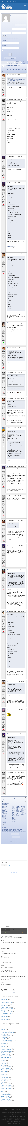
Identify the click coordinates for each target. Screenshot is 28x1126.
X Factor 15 (3, 1074)
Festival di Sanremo (10, 62)
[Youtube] (13, 1)
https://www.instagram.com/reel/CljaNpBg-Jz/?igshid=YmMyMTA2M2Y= (16, 80)
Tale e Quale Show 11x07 (6, 1002)
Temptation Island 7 (5, 1056)
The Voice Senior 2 (5, 1077)
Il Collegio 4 (3, 1029)
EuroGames (3, 1043)
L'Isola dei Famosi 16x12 (6, 1001)
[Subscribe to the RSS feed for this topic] (25, 65)
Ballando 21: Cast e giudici (7, 967)
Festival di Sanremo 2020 (6, 1088)
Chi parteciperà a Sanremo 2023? (25, 62)
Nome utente (4, 852)
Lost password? (12, 58)
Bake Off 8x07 (4, 1018)
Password (4, 45)
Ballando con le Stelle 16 (6, 1059)
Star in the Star (4, 1093)
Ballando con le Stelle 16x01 (7, 1008)
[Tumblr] (10, 1)
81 (16, 69)
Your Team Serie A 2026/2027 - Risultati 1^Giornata (12, 971)
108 (22, 69)
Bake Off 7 (3, 1062)
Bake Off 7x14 (4, 1010)
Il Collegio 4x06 (4, 999)
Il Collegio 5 (3, 1034)
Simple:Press (13, 841)
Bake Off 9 (3, 1080)
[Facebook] (5, 1)
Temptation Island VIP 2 (6, 1069)
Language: (8, 836)
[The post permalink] (19, 74)
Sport (2, 956)
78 (12, 797)
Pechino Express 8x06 (6, 1015)
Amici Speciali (4, 1071)
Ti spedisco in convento (6, 1028)
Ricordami (4, 862)
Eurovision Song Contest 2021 (7, 1032)
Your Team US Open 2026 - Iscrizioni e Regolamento (12, 937)
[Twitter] (2, 1)
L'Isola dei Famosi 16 (5, 1042)
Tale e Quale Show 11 (5, 1035)
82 (18, 69)
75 (7, 69)
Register (23, 24)
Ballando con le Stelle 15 (6, 1087)
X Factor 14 (3, 1060)
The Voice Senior (4, 1052)
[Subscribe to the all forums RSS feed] (3, 801)
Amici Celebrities (4, 1079)
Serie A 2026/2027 (5, 958)
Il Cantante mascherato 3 (6, 1100)
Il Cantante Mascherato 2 (6, 1051)
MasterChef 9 (4, 1038)
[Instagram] (15, 1)
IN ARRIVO (3, 947)
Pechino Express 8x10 (6, 1007)
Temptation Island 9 (5, 1097)
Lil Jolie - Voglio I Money (6, 984)
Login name (4, 40)
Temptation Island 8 (5, 1076)
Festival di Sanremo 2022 (6, 1048)
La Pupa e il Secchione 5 (6, 1099)
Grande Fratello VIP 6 (5, 1096)
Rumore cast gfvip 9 (5, 948)
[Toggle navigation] (25, 6)
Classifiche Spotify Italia (6, 962)
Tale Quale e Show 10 (5, 1066)
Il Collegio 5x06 (4, 1019)
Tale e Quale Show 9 (5, 1094)
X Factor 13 (3, 1073)
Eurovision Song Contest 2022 (7, 1040)
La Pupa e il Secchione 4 (6, 1049)
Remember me (6, 51)
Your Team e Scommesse (6, 936)
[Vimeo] (8, 1)
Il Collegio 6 (3, 1046)
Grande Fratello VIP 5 (5, 1083)
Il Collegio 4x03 (4, 1005)
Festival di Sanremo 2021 (6, 1085)
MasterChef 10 (4, 1045)
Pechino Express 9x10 (6, 1013)
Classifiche (3, 940)
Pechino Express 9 (5, 1037)
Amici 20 (3, 1091)
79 (13, 69)
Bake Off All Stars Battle (6, 1057)
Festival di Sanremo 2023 (17, 62)
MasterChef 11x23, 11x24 (6, 1011)
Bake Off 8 (3, 1065)
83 (19, 69)
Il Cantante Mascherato (6, 1090)
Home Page (4, 62)
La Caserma (3, 1063)
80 (15, 69)
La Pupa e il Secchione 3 (6, 1054)
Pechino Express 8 (5, 1031)
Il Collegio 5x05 (4, 1016)
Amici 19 (3, 1082)
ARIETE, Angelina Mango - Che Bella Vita (9, 953)
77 (10, 69)
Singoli (2, 951)
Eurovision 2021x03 (5, 1004)
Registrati (10, 865)
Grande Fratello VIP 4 (5, 1068)
